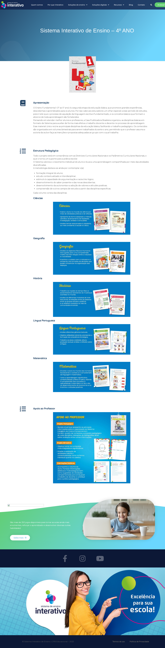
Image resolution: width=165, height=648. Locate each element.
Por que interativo (55, 5)
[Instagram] (82, 558)
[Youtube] (100, 558)
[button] (151, 4)
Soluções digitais (99, 5)
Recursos (118, 5)
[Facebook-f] (65, 558)
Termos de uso (118, 642)
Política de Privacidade (139, 642)
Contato (141, 5)
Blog (131, 5)
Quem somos (37, 5)
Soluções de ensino (76, 5)
